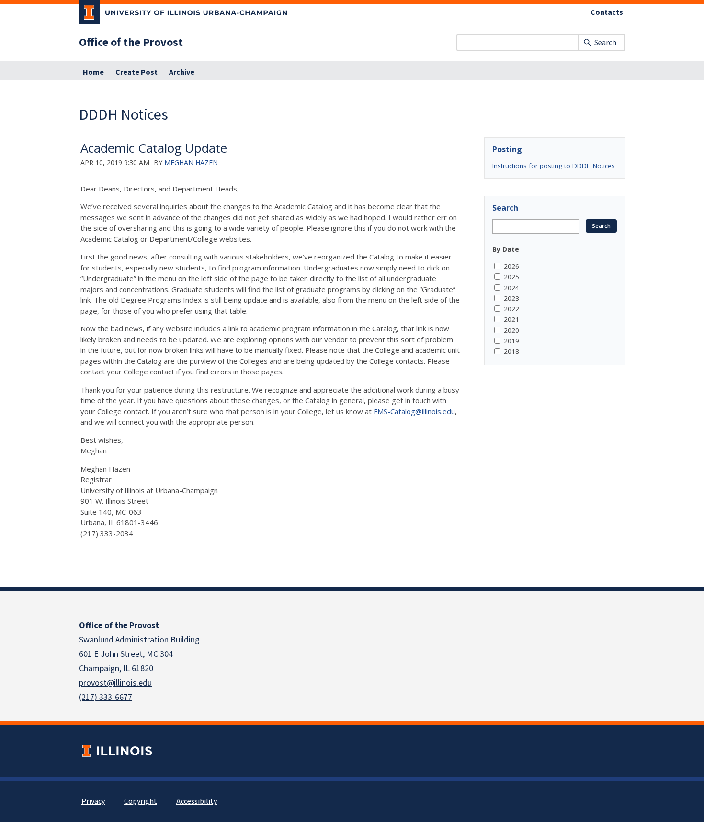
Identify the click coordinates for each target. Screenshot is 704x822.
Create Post (136, 72)
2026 (511, 266)
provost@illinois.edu (115, 683)
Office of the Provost (131, 42)
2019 (511, 341)
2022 (511, 308)
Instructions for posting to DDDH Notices (553, 165)
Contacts (606, 12)
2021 (511, 319)
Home (93, 72)
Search (605, 42)
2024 (511, 287)
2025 (511, 276)
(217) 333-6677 (105, 697)
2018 (511, 351)
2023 (511, 298)
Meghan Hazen (191, 162)
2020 (511, 330)
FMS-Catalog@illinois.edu (414, 411)
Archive (181, 72)
